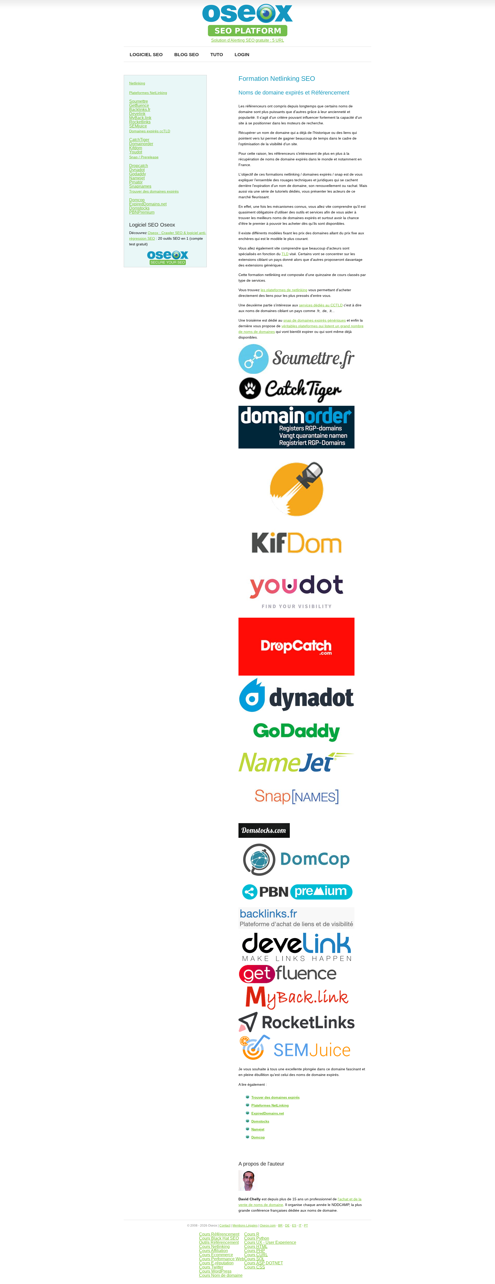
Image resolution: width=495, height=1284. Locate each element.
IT (300, 1225)
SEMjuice (138, 126)
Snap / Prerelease (144, 157)
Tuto (216, 54)
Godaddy (137, 174)
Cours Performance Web (221, 1259)
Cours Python (256, 1238)
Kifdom (135, 148)
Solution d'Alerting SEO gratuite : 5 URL (247, 40)
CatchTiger (139, 139)
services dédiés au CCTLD (321, 305)
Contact (224, 1225)
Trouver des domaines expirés (275, 1097)
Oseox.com (268, 1225)
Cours (256, 1246)
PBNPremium (141, 212)
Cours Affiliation (213, 1250)
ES (294, 1225)
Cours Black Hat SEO (219, 1238)
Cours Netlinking (214, 1246)
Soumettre (138, 101)
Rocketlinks (140, 122)
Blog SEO (186, 54)
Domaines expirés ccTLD (149, 131)
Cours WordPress (215, 1271)
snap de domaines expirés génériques (314, 320)
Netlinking (137, 83)
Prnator (136, 182)
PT (306, 1225)
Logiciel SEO (146, 54)
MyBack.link (140, 118)
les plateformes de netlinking (284, 290)
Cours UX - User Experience (270, 1242)
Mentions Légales (245, 1225)
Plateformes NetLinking (270, 1105)
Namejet (257, 1129)
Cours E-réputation (216, 1263)
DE (287, 1225)
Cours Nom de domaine (221, 1275)
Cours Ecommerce (216, 1255)
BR (280, 1225)
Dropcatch (138, 165)
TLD (285, 254)
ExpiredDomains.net (267, 1113)
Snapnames (140, 186)
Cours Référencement (219, 1234)
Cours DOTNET (263, 1263)
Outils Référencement (219, 1242)
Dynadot (137, 170)
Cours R (251, 1234)
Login (242, 54)
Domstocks (260, 1121)
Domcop (258, 1137)
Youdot (135, 152)
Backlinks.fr (139, 109)
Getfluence (139, 105)
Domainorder (141, 144)
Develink (137, 113)
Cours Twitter (211, 1267)
